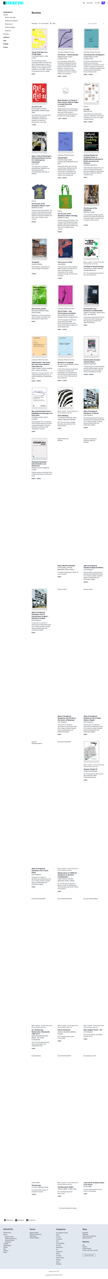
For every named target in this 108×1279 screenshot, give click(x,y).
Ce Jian (34, 1187)
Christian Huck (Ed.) (90, 165)
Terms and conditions (89, 1236)
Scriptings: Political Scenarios (66, 52)
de (96, 3)
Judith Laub (72, 1189)
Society (58, 1245)
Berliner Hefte (9, 1236)
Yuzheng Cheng (43, 1187)
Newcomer (9, 24)
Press (5, 47)
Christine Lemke (37, 417)
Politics (58, 1260)
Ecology (58, 1255)
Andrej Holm (88, 268)
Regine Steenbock (90, 364)
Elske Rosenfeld (37, 1036)
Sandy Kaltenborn (90, 270)
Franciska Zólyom (38, 56)
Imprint (85, 1247)
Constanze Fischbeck (65, 417)
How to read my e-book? (90, 1250)
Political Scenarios (11, 20)
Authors (6, 37)
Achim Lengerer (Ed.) (70, 317)
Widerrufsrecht (87, 1238)
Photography (60, 1243)
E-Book (58, 1237)
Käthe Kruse (88, 111)
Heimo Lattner (70, 569)
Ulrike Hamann (98, 268)
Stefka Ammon (37, 468)
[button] (84, 3)
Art (57, 1249)
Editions (8, 30)
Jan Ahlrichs (91, 314)
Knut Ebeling (62, 567)
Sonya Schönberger (90, 771)
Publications (7, 12)
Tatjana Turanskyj (89, 312)
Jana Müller (62, 264)
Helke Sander (36, 368)
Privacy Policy (87, 1248)
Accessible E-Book (62, 1233)
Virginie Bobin (88, 57)
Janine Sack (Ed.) (41, 370)
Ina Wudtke (61, 106)
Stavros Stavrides (64, 1032)
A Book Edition (10, 27)
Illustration (59, 1247)
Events (5, 44)
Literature (59, 1251)
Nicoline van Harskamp (65, 364)
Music (58, 1253)
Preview (6, 34)
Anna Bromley (62, 160)
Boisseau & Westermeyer (40, 310)
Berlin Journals (10, 17)
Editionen (8, 1242)
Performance (60, 1257)
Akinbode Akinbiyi (69, 419)
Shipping (85, 1234)
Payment (85, 1232)
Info (4, 40)
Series (5, 15)
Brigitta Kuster (62, 57)
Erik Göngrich (36, 108)
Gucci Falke (88, 1186)
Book (57, 1235)
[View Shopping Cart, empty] (103, 3)
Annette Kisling (37, 264)
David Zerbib (36, 312)
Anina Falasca (62, 879)
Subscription (7, 1245)
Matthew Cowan (37, 207)
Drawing (58, 1264)
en (98, 3)
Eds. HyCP (35, 164)
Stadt (58, 1262)
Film (57, 1241)
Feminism (59, 1239)
